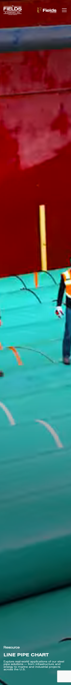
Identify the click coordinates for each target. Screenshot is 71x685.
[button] (63, 10)
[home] (13, 10)
